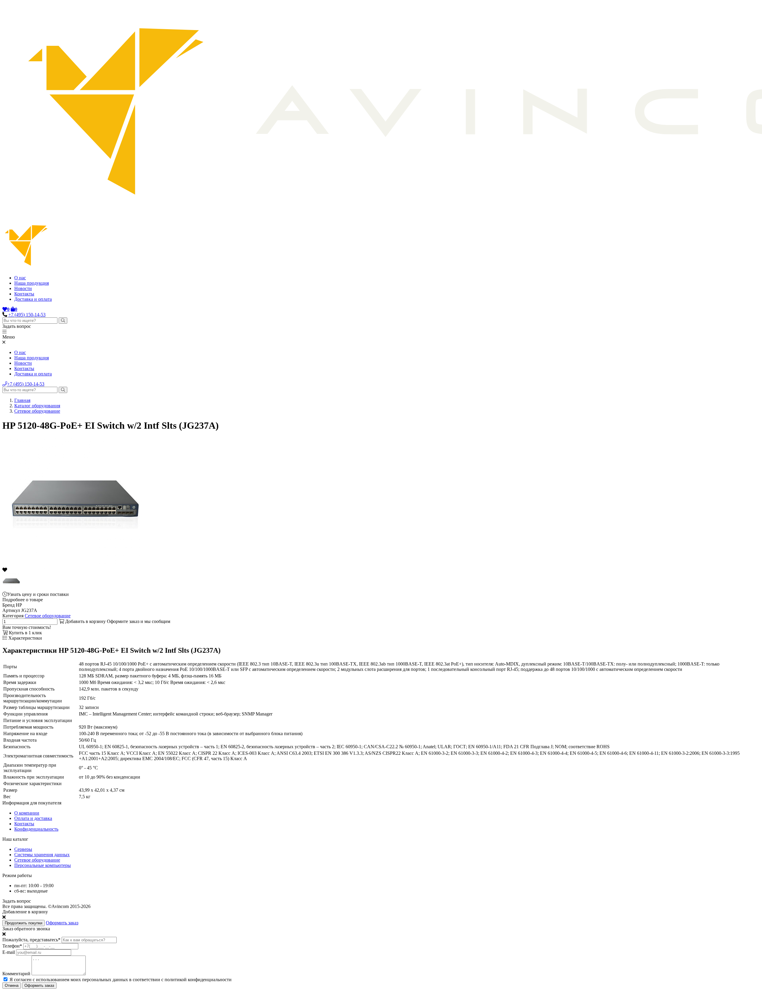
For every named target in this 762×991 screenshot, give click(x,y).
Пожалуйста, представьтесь (31, 939)
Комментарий (16, 973)
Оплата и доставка (33, 818)
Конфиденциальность (36, 829)
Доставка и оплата (33, 299)
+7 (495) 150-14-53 (27, 314)
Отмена (11, 985)
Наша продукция (31, 283)
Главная (22, 400)
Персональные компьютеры (42, 865)
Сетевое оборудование (37, 411)
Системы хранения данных (42, 854)
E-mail (8, 952)
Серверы (23, 849)
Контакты (24, 293)
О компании (26, 812)
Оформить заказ (62, 922)
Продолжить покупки (23, 923)
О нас (20, 277)
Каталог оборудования (37, 405)
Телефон (12, 945)
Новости (23, 288)
